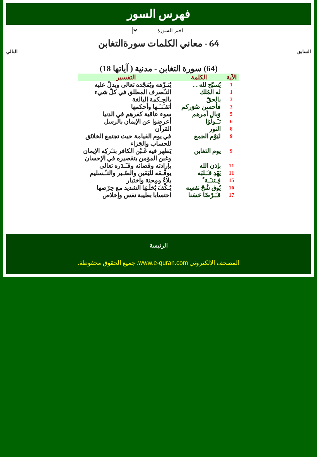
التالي (11, 51)
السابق (304, 51)
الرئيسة (159, 245)
